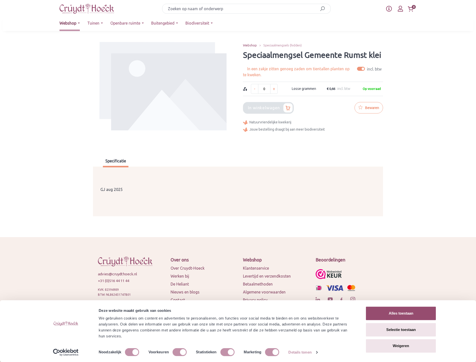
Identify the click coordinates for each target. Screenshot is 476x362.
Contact (178, 300)
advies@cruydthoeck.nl (117, 274)
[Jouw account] (400, 8)
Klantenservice (256, 268)
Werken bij (180, 276)
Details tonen (299, 352)
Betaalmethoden (258, 284)
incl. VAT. (370, 69)
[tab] (115, 161)
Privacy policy (255, 300)
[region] (163, 94)
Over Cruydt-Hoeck (188, 268)
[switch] (180, 352)
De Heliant (180, 284)
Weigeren (401, 346)
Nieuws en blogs (185, 292)
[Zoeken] (322, 9)
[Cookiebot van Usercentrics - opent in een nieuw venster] (66, 352)
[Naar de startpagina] (87, 9)
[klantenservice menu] (389, 8)
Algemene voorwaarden (264, 292)
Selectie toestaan (401, 329)
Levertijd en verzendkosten (267, 276)
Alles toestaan (401, 313)
